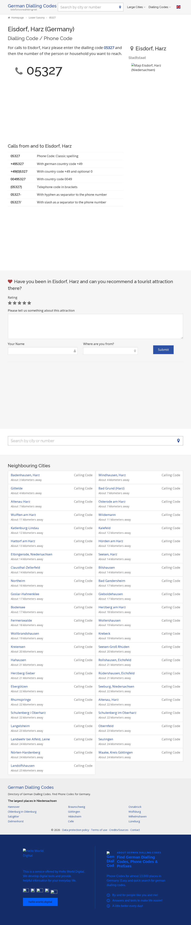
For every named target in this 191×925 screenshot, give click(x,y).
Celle (71, 821)
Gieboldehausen (110, 594)
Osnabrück (135, 807)
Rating (12, 297)
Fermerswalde (21, 620)
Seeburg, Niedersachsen (116, 686)
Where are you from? (98, 344)
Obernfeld (106, 726)
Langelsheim (20, 726)
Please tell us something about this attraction (41, 310)
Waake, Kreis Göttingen (115, 752)
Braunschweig (76, 807)
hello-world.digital (40, 901)
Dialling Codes (158, 7)
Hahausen (18, 660)
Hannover (14, 807)
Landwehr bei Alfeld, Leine (30, 739)
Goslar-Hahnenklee (25, 594)
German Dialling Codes (32, 6)
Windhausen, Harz (112, 475)
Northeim (18, 581)
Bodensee (18, 607)
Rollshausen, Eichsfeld (114, 660)
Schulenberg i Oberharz (28, 712)
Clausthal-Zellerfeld (25, 567)
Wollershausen (109, 620)
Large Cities (135, 7)
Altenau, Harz (108, 699)
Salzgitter (13, 816)
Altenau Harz (20, 501)
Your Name (16, 344)
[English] (178, 7)
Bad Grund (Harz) (111, 488)
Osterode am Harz (112, 501)
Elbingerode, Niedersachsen (31, 554)
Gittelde (17, 488)
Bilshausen (106, 567)
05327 (109, 47)
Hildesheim (74, 816)
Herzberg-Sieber (23, 673)
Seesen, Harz (107, 554)
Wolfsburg (135, 811)
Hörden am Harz (110, 541)
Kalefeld (104, 528)
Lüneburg (134, 821)
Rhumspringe (21, 699)
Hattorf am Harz (23, 541)
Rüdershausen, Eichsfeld (116, 673)
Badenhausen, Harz (25, 475)
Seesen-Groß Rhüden (113, 646)
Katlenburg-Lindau (25, 528)
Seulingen (105, 739)
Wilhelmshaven (138, 816)
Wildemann (107, 515)
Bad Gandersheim (111, 581)
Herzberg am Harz (112, 607)
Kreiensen (18, 646)
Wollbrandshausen (25, 633)
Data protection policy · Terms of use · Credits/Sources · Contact (101, 830)
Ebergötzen (19, 686)
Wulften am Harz (23, 515)
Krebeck (104, 633)
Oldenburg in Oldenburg (22, 811)
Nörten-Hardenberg (25, 752)
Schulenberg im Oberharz (117, 712)
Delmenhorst (16, 821)
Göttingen (74, 811)
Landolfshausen (23, 765)
